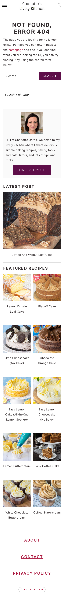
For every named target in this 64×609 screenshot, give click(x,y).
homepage (15, 50)
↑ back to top (32, 589)
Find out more (32, 170)
